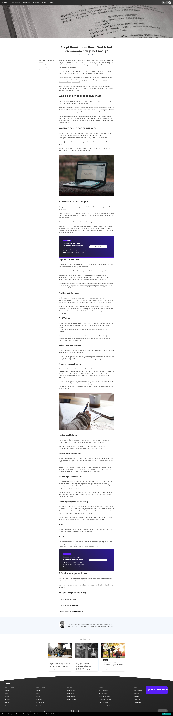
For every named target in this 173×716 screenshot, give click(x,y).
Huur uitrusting (26, 2)
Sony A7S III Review (104, 690)
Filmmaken (84, 43)
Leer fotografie (137, 693)
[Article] (60, 650)
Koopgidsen (36, 2)
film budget (71, 88)
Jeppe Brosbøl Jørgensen (76, 622)
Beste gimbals (71, 696)
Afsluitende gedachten (44, 67)
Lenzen (7, 693)
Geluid (7, 702)
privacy (29, 711)
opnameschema (70, 135)
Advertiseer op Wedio (62, 711)
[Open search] (163, 2)
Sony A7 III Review (103, 702)
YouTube (106, 660)
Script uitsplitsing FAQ (44, 69)
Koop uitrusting (16, 2)
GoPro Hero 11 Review (105, 699)
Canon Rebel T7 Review (105, 706)
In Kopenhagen (40, 702)
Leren (78, 43)
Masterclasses (137, 702)
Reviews (44, 2)
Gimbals (7, 699)
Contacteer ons (51, 711)
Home (73, 43)
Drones (7, 696)
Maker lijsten (136, 699)
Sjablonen (136, 696)
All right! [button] (166, 713)
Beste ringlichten (71, 699)
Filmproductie (82, 54)
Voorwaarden (21, 711)
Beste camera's (71, 690)
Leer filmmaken (137, 690)
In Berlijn (38, 706)
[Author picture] (62, 624)
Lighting (7, 706)
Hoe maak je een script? (45, 66)
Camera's (7, 690)
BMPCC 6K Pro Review (104, 696)
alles (101, 585)
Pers (38, 711)
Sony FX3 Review (103, 693)
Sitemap (43, 711)
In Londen (39, 699)
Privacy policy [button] (56, 714)
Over (33, 711)
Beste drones (70, 693)
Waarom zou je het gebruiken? (46, 64)
